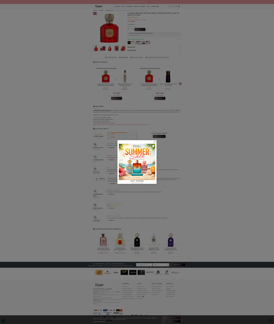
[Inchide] (155, 142)
